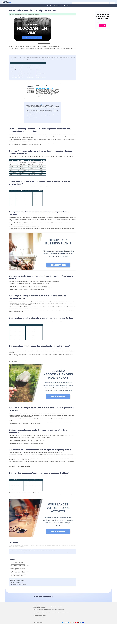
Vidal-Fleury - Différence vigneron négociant (18, 572)
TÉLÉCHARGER (103, 25)
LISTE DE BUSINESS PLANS (54, 5)
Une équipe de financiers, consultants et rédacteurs (44, 88)
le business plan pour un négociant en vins (33, 14)
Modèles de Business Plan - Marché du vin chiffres (19, 566)
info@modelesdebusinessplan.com (41, 615)
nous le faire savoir (50, 118)
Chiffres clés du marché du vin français (16, 582)
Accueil (47, 5)
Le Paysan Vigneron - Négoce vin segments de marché (19, 571)
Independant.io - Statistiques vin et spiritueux (18, 568)
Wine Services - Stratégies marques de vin (17, 575)
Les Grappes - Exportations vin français (17, 569)
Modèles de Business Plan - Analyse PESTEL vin (18, 574)
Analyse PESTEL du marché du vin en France (17, 580)
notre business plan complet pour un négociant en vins (37, 52)
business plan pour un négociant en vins (32, 226)
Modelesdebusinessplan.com (39, 622)
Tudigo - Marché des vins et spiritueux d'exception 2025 (20, 565)
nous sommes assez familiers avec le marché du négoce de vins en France (45, 105)
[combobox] (90, 3)
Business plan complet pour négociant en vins (18, 584)
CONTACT (68, 5)
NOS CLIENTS (63, 5)
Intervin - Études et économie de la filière (17, 562)
